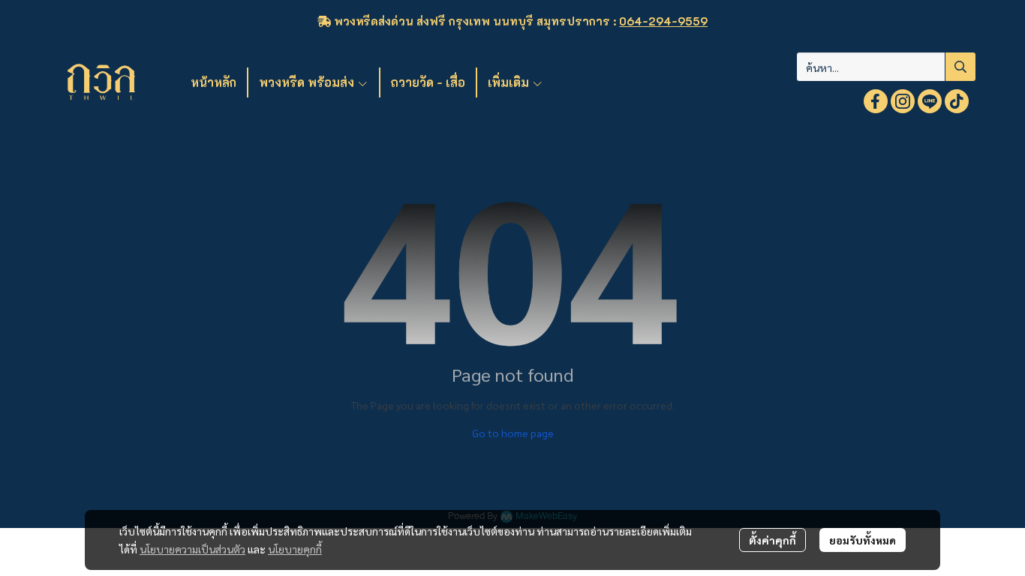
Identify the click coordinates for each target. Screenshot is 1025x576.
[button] (886, 67)
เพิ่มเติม (510, 82)
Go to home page (513, 433)
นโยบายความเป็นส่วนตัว (192, 549)
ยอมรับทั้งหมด (862, 540)
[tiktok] (957, 101)
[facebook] (876, 101)
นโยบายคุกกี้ (295, 549)
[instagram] (903, 101)
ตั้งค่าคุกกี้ (772, 540)
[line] (930, 101)
